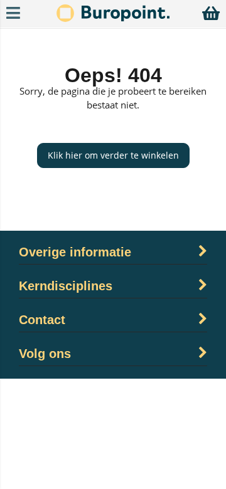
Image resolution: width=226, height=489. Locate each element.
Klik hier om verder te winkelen (113, 155)
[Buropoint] (113, 18)
